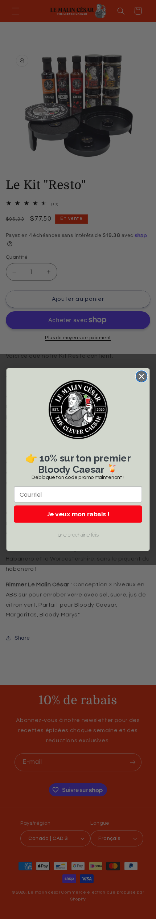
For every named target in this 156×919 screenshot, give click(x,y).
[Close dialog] (141, 376)
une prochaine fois (78, 535)
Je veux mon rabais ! (78, 514)
